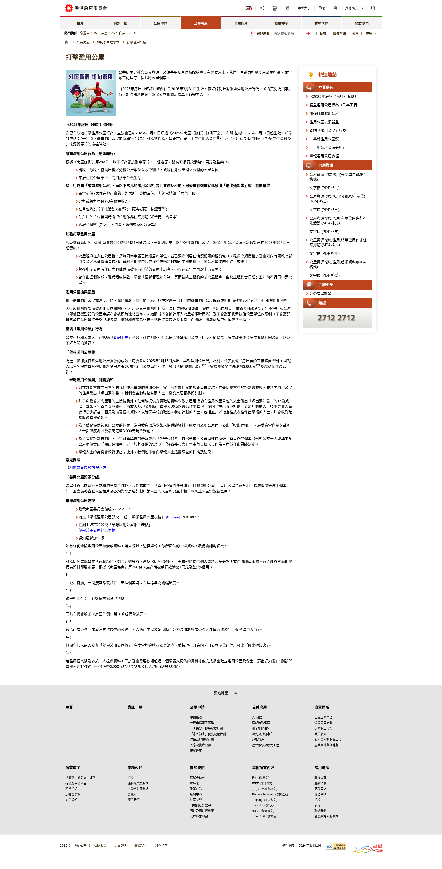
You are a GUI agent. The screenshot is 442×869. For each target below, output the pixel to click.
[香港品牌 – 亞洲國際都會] (365, 848)
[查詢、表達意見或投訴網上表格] (287, 8)
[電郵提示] (250, 8)
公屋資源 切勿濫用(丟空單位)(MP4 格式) (337, 177)
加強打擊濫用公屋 (324, 114)
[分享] (262, 8)
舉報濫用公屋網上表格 (97, 530)
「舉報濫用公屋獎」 (326, 139)
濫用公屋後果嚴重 (324, 122)
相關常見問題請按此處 (87, 468)
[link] (80, 22)
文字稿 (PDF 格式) (324, 188)
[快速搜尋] (373, 8)
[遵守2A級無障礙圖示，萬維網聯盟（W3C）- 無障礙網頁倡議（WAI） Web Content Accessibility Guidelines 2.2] (336, 846)
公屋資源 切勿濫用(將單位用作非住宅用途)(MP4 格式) (338, 242)
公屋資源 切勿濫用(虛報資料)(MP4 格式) (337, 264)
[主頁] (66, 42)
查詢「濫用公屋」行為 (327, 131)
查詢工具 (120, 337)
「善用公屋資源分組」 (327, 148)
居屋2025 (108, 33)
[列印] (275, 8)
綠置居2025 (88, 33)
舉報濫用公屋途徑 (324, 156)
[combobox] (372, 33)
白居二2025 (127, 33)
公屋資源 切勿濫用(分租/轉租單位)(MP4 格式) (337, 198)
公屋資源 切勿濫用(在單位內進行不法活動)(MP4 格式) (338, 220)
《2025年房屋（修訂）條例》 (333, 96)
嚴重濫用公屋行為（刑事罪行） (335, 105)
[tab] (161, 22)
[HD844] (173, 517)
